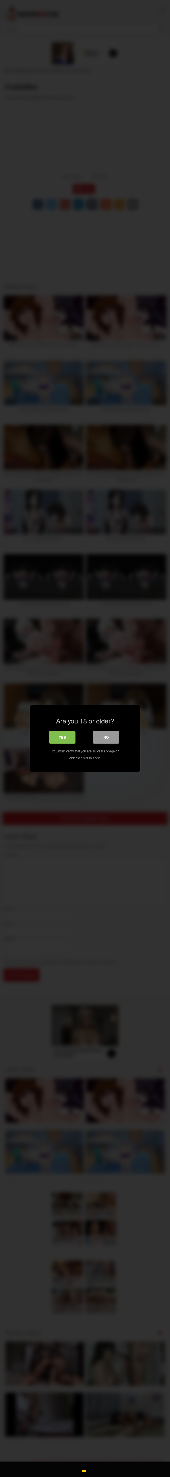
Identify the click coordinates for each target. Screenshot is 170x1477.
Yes (62, 737)
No (106, 737)
